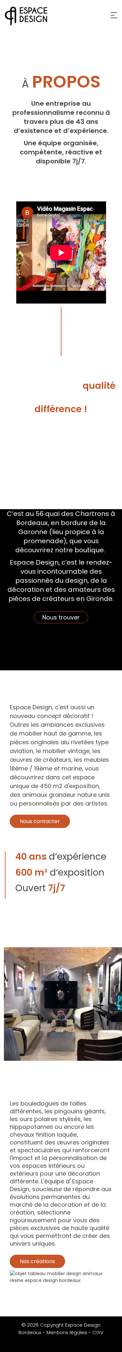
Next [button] (117, 1004)
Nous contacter (40, 821)
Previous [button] (8, 1004)
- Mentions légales (65, 1332)
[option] (61, 1004)
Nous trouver (61, 617)
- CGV (95, 1332)
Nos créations (37, 1261)
